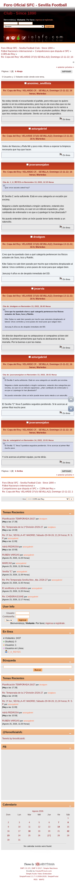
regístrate (48, 20)
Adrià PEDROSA (10, 546)
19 (39, 831)
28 (59, 835)
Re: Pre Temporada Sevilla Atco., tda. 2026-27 (25, 580)
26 (39, 835)
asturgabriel (39, 128)
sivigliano (52, 527)
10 (19, 827)
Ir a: (24, 499)
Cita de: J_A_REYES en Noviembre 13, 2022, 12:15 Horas (28, 182)
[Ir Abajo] (71, 409)
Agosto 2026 (37, 811)
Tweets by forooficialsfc (13, 738)
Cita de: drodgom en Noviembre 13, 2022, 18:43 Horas (27, 306)
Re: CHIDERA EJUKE (13, 596)
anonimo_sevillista (39, 83)
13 (49, 827)
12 (39, 827)
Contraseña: (9, 616)
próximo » (69, 67)
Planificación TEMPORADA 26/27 (18, 518)
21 (59, 831)
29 (68, 835)
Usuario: (10, 613)
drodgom (39, 236)
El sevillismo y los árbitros (15, 588)
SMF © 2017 (37, 868)
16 (8, 831)
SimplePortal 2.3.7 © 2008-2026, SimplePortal (38, 876)
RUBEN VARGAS (10, 555)
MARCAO (7, 563)
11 (29, 827)
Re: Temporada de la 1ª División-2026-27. (23, 527)
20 (49, 831)
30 (8, 840)
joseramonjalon (39, 164)
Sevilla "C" (7, 571)
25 (29, 835)
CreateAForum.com (43, 871)
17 (19, 831)
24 (19, 835)
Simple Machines (50, 868)
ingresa (38, 20)
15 (68, 827)
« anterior (60, 67)
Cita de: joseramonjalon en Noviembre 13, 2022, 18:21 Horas (30, 375)
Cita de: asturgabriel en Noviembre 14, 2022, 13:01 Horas (28, 440)
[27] (49, 835)
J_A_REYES (14, 652)
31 (19, 840)
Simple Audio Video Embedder (39, 874)
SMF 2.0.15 (25, 868)
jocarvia (39, 288)
